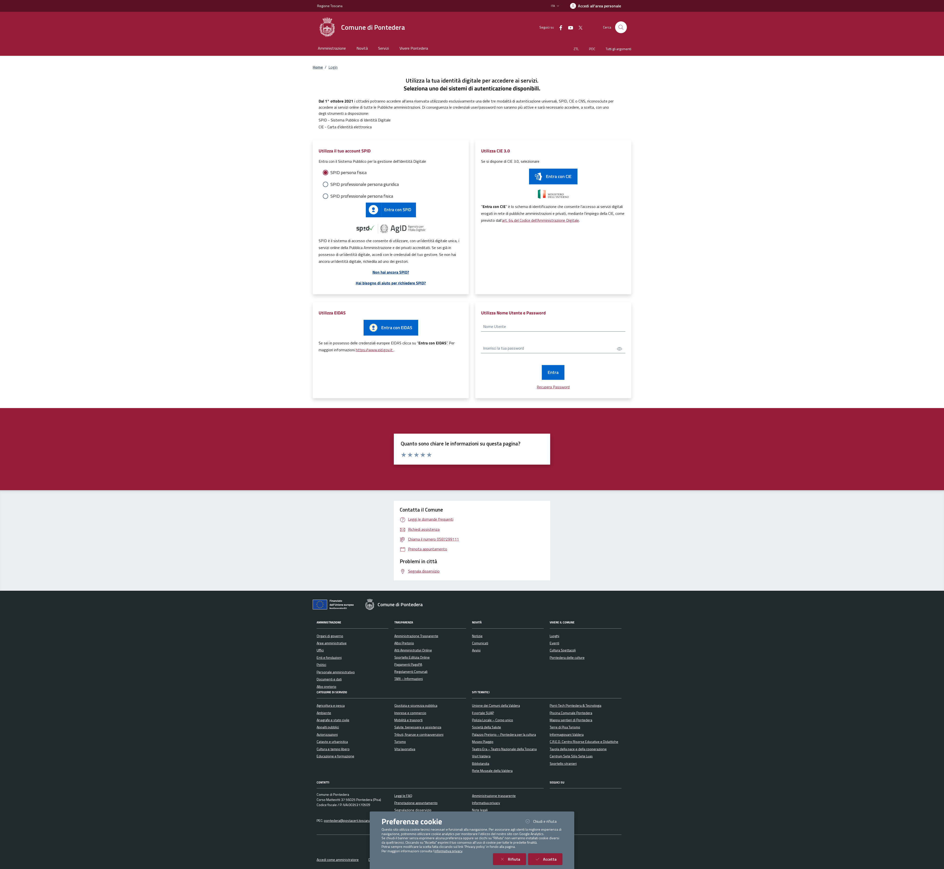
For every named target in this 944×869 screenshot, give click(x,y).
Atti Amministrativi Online (413, 650)
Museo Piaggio (482, 741)
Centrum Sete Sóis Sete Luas (571, 756)
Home (318, 67)
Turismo (400, 741)
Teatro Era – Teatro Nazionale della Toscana (504, 749)
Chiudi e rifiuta (547, 821)
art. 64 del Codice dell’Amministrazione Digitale (540, 220)
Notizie (477, 636)
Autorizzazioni (327, 734)
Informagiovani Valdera (567, 734)
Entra (553, 372)
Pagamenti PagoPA (408, 664)
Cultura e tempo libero (333, 749)
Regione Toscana (329, 5)
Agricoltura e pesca (331, 705)
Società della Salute (486, 727)
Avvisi (476, 650)
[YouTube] (569, 27)
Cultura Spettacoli (563, 650)
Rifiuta (517, 859)
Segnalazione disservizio (412, 810)
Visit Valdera (481, 756)
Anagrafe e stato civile (333, 720)
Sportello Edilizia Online (412, 657)
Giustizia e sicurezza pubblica (415, 705)
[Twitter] (578, 27)
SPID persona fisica (348, 172)
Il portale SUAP (483, 713)
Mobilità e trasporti (408, 720)
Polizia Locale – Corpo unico (492, 720)
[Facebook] (559, 27)
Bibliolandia (480, 763)
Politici (321, 664)
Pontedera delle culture (567, 657)
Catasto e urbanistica (332, 741)
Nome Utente (494, 326)
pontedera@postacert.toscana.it (348, 820)
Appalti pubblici (328, 727)
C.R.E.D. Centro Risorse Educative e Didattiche (584, 741)
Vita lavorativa (404, 749)
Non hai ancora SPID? (390, 272)
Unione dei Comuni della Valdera (496, 705)
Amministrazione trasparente (494, 795)
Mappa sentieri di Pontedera (571, 720)
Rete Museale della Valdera (492, 770)
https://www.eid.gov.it (375, 350)
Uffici (320, 650)
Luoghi (554, 636)
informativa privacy (448, 851)
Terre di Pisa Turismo (565, 727)
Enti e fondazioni (329, 657)
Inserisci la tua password (503, 348)
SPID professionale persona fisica (361, 196)
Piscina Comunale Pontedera (571, 713)
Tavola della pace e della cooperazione (578, 749)
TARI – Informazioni (408, 678)
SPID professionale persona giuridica (364, 184)
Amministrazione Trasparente (416, 636)
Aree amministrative (332, 643)
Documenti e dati (329, 679)
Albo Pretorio (404, 643)
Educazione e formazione (335, 756)
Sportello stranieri (563, 763)
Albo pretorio (326, 686)
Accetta (552, 859)
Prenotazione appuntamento (416, 803)
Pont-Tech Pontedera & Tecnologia (575, 705)
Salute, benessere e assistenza (417, 727)
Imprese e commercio (410, 713)
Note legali (480, 810)
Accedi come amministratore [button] (338, 859)
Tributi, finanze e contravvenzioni (418, 734)
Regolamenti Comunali (411, 671)
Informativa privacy (486, 803)
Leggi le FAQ (403, 795)
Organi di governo (330, 636)
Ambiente (324, 713)
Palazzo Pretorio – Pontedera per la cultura (504, 734)
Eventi (554, 643)
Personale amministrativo (336, 672)
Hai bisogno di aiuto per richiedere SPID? (391, 283)
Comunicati (480, 643)
